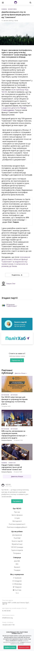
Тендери (17, 570)
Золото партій (17, 541)
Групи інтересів (17, 550)
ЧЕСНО (8, 485)
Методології (17, 521)
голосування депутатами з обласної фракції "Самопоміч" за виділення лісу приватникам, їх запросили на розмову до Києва (16, 261)
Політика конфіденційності (17, 527)
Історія (17, 518)
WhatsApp (18, 584)
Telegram (17, 587)
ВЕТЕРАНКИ (5, 395)
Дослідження (17, 535)
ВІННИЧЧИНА (12, 9)
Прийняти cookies (10, 647)
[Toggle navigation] (3, 2)
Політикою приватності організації (20, 643)
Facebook (17, 578)
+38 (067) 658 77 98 (8, 625)
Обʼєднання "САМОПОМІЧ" (11, 305)
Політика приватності (17, 524)
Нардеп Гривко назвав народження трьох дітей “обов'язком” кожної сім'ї (12, 467)
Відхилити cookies (24, 647)
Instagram (18, 581)
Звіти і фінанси (17, 515)
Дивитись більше (20, 373)
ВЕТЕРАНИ (14, 395)
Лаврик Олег (10, 283)
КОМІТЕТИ (12, 462)
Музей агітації (17, 544)
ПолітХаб (17, 538)
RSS (17, 564)
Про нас (17, 512)
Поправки (17, 553)
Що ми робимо (17, 531)
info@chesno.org (7, 618)
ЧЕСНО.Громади (17, 547)
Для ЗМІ (17, 561)
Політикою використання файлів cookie (15, 641)
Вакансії (17, 567)
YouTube (17, 590)
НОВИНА (4, 9)
